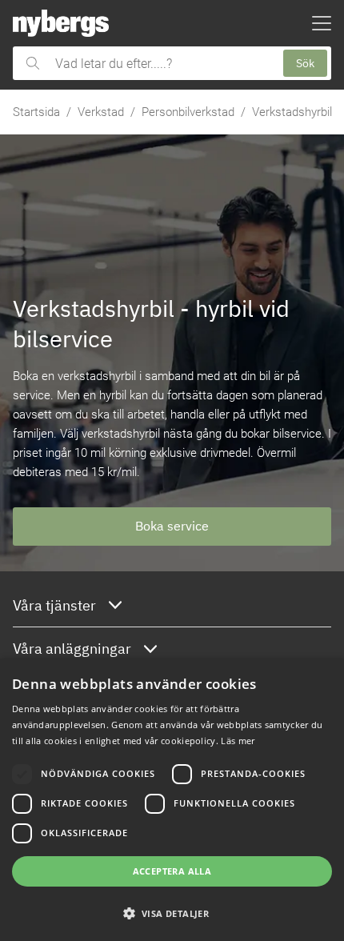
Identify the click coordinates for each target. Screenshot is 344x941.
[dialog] (172, 800)
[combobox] (161, 63)
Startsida (36, 112)
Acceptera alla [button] (172, 871)
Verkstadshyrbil (292, 112)
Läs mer (237, 741)
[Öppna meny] (322, 23)
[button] (172, 913)
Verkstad (101, 112)
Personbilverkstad (188, 112)
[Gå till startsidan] (61, 23)
